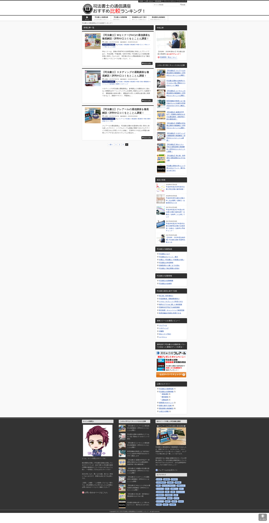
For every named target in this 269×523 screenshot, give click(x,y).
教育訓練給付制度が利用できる (170, 313)
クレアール (121, 119)
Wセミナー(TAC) (165, 334)
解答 (159, 485)
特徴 (137, 44)
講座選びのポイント (166, 402)
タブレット (160, 501)
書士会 (169, 498)
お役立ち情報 (164, 411)
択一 (182, 488)
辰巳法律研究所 (161, 482)
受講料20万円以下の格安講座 (169, 307)
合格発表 (170, 482)
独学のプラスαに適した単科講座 (170, 304)
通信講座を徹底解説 (158, 18)
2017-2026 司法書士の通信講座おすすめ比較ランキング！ (133, 511)
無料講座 (112, 84)
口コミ (142, 44)
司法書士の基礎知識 (101, 18)
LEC (167, 488)
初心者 (181, 501)
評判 (114, 47)
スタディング (124, 84)
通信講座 (126, 44)
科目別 (165, 504)
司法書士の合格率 (165, 283)
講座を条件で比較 (165, 405)
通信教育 (132, 44)
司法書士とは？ (164, 254)
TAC (106, 47)
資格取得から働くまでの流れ (169, 265)
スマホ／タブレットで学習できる (171, 301)
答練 (173, 491)
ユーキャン (163, 337)
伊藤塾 (161, 331)
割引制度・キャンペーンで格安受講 (171, 310)
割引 (112, 121)
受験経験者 (160, 495)
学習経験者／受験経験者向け (169, 299)
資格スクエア (181, 485)
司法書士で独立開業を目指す (169, 268)
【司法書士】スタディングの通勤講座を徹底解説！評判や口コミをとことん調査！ (138, 479)
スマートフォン (161, 498)
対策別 (159, 504)
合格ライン (174, 488)
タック (110, 47)
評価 (141, 81)
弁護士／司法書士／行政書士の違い (171, 260)
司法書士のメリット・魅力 (168, 257)
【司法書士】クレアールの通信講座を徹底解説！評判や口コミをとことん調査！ (175, 73)
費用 (148, 119)
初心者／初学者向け (166, 296)
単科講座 (173, 504)
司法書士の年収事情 (166, 262)
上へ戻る (263, 519)
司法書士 (120, 44)
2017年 (159, 479)
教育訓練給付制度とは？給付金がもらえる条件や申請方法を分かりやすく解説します (138, 454)
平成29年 (174, 479)
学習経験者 (168, 495)
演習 (167, 491)
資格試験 (165, 394)
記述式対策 (160, 491)
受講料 (117, 84)
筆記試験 (167, 479)
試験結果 (165, 400)
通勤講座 (146, 81)
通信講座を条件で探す (139, 18)
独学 (176, 495)
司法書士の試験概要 (166, 280)
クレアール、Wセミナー (169, 485)
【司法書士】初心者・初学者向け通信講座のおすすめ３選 (175, 158)
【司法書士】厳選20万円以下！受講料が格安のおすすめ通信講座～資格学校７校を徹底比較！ (138, 462)
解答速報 (165, 397)
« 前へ (111, 144)
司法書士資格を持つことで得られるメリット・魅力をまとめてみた (175, 168)
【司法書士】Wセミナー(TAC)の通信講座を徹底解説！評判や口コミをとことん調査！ (138, 488)
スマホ (176, 498)
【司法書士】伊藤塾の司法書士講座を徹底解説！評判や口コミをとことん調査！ (175, 125)
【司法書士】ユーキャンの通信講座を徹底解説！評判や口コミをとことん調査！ (175, 93)
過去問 (167, 501)
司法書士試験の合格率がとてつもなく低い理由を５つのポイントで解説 (175, 83)
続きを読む (148, 63)
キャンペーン (180, 491)
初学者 (174, 501)
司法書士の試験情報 (120, 18)
